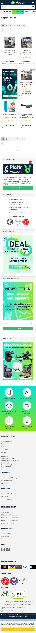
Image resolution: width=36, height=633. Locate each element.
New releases (5, 536)
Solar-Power (4, 539)
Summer (27, 11)
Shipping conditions (6, 441)
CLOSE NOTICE (18, 629)
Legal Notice (4, 496)
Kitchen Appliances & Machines (9, 520)
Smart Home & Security (7, 523)
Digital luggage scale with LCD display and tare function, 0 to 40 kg (26, 115)
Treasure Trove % (6, 533)
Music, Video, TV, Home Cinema (10, 517)
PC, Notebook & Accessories (9, 515)
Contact (3, 452)
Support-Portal (5, 449)
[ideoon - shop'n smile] (18, 2)
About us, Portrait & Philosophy (9, 478)
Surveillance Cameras (7, 512)
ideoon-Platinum (6, 11)
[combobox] (12, 25)
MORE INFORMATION (18, 188)
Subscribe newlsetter (7, 480)
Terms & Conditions (6, 499)
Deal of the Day (18, 11)
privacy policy (29, 626)
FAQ (2, 446)
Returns (3, 444)
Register (18, 328)
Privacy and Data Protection (9, 494)
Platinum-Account (6, 483)
